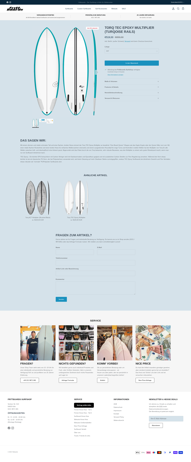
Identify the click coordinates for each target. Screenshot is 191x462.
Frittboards (15, 452)
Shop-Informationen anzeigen (115, 74)
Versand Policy (119, 417)
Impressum (117, 410)
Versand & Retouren (112, 98)
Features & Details (111, 87)
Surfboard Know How (81, 416)
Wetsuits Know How (81, 419)
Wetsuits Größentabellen (82, 423)
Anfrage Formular (68, 380)
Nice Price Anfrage (144, 380)
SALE (124, 9)
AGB (115, 404)
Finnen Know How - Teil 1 (83, 410)
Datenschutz (118, 407)
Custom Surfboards (84, 9)
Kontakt (116, 414)
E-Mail (99, 247)
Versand (127, 41)
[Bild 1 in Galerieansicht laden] (66, 71)
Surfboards (69, 9)
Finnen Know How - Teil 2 (83, 413)
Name (58, 247)
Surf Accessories (101, 9)
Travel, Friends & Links (82, 436)
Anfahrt (102, 380)
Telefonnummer (61, 258)
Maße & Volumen (111, 81)
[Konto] (173, 8)
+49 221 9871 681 (29, 380)
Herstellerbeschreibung (113, 92)
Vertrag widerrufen (84, 405)
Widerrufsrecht (119, 420)
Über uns (77, 432)
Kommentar (60, 279)
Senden (61, 299)
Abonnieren (156, 425)
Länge (107, 47)
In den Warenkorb (132, 63)
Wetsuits (114, 9)
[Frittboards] (15, 9)
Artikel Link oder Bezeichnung (67, 269)
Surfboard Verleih (80, 429)
